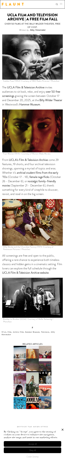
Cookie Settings (33, 456)
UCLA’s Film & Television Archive (28, 160)
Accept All (33, 444)
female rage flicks (40, 177)
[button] (62, 4)
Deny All (32, 450)
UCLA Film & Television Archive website (25, 273)
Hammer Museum (29, 104)
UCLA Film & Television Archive (25, 87)
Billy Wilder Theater (50, 100)
